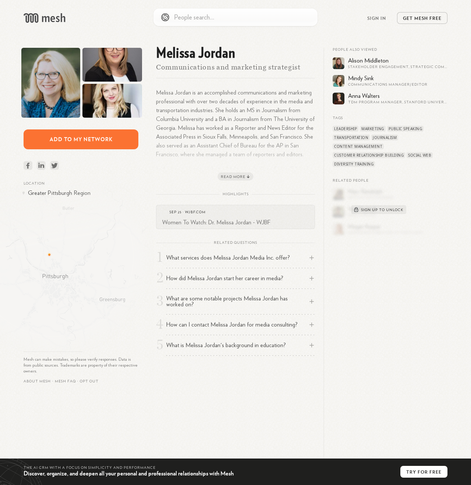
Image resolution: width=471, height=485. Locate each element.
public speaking (405, 128)
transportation (351, 137)
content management (358, 146)
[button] (65, 381)
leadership (345, 128)
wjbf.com (195, 212)
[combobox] (235, 17)
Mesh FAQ (65, 381)
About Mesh (37, 381)
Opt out (89, 381)
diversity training (353, 164)
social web (419, 155)
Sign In (376, 18)
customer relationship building (369, 155)
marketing (372, 128)
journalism (385, 137)
